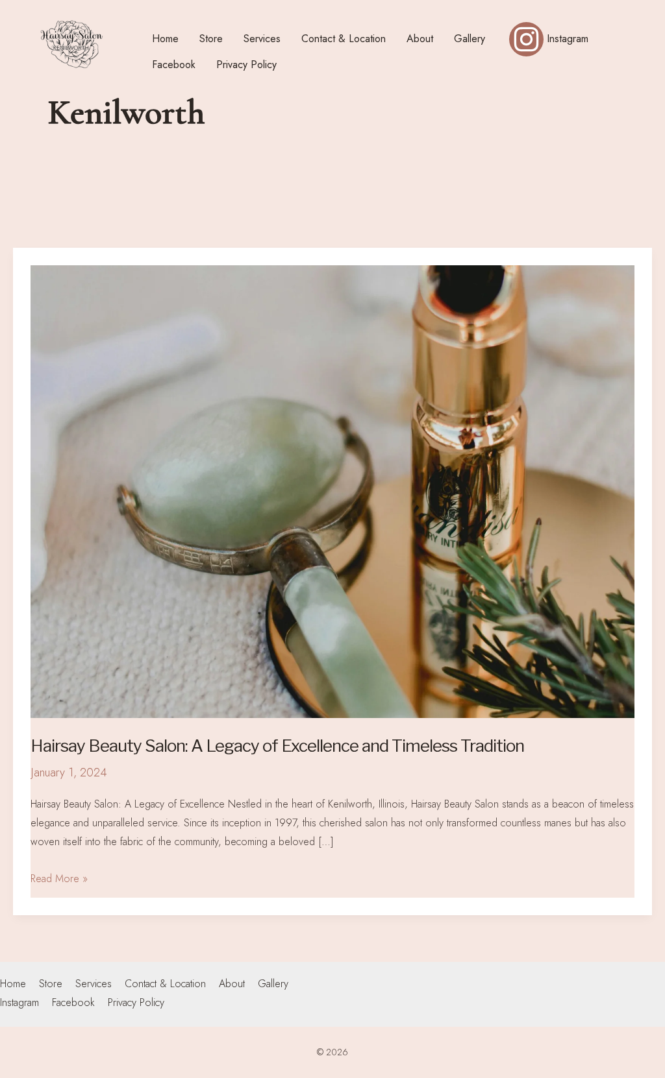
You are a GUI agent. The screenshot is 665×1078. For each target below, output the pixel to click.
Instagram (19, 1002)
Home (13, 983)
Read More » (59, 878)
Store (50, 983)
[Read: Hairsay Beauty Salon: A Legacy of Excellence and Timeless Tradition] (332, 490)
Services (93, 983)
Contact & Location (165, 983)
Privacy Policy (136, 1002)
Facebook (73, 1002)
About (232, 983)
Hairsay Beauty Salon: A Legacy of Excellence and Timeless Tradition (277, 746)
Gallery (273, 983)
